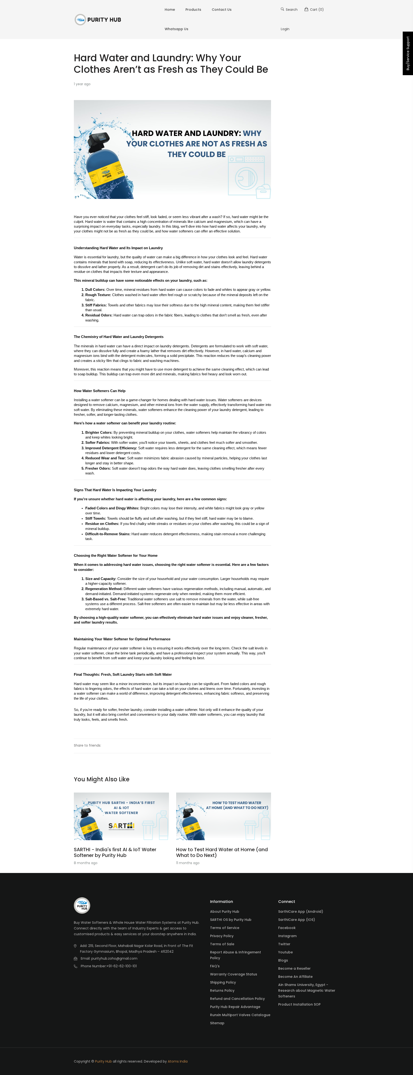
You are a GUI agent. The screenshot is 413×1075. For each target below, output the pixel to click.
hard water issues (202, 400)
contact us (222, 9)
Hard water (258, 257)
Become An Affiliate (295, 976)
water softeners (181, 231)
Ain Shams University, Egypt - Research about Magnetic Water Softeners (306, 990)
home (170, 9)
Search (291, 9)
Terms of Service (224, 927)
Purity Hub (103, 1061)
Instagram (287, 936)
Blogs (283, 960)
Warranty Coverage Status (233, 974)
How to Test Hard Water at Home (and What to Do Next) (222, 852)
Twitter (284, 944)
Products (193, 9)
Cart (316, 9)
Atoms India (178, 1061)
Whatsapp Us (176, 29)
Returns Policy (222, 990)
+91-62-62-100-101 (121, 966)
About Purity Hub (224, 911)
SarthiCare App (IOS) (296, 919)
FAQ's (215, 966)
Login (285, 29)
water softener (102, 400)
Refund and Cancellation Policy (237, 998)
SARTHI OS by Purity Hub (230, 919)
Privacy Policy (222, 936)
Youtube (285, 952)
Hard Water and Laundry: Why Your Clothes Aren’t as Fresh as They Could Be (171, 63)
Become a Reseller (294, 968)
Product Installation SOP (299, 1004)
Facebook (287, 927)
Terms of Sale (222, 944)
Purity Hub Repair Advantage (235, 1006)
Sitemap (217, 1023)
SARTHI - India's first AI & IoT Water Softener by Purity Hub (115, 852)
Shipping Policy (223, 982)
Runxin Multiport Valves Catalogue (240, 1015)
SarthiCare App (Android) (300, 911)
